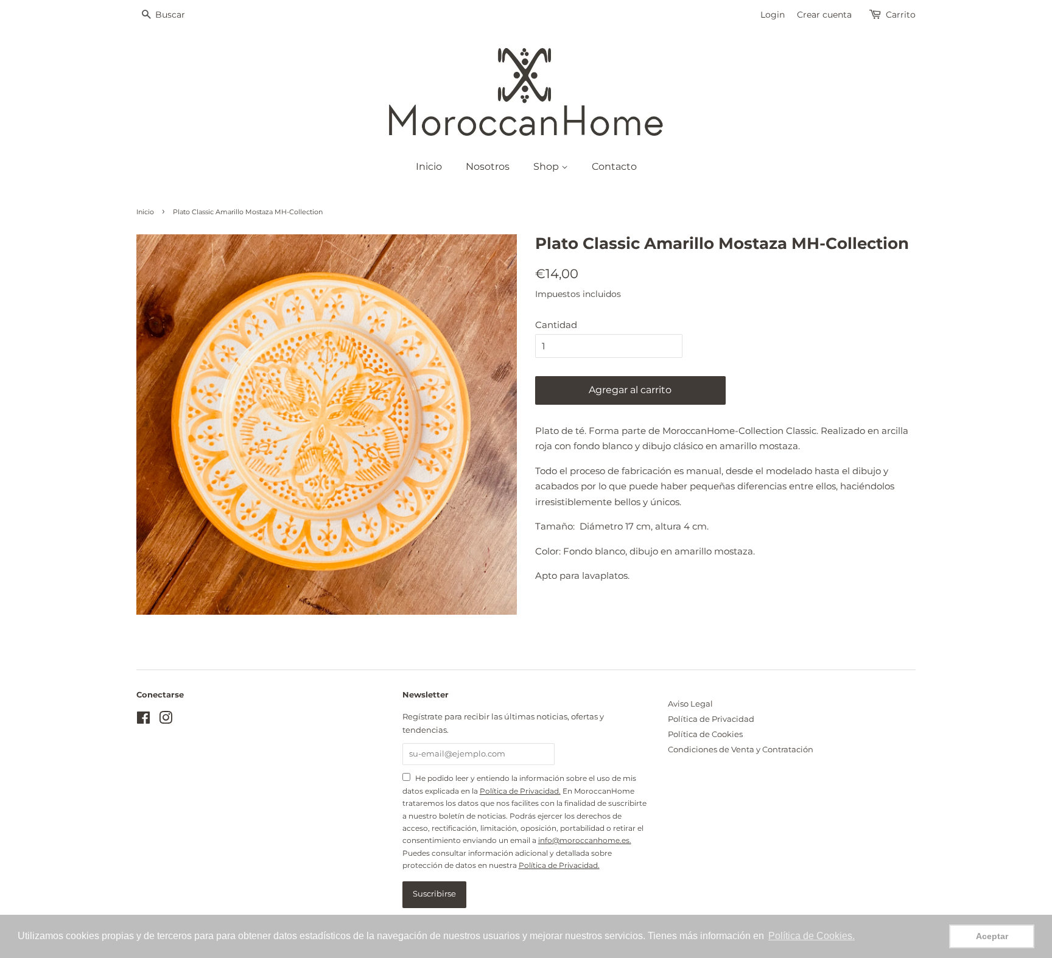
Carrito (901, 14)
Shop (547, 166)
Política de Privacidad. (520, 790)
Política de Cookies (705, 734)
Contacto (614, 166)
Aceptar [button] (992, 936)
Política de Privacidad (711, 719)
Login (772, 14)
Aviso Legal (690, 703)
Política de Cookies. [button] (811, 936)
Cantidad (556, 324)
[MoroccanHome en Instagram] (165, 720)
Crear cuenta (824, 14)
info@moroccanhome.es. (584, 840)
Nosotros (488, 166)
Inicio (429, 166)
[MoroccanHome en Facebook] (143, 720)
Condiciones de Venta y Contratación (740, 749)
